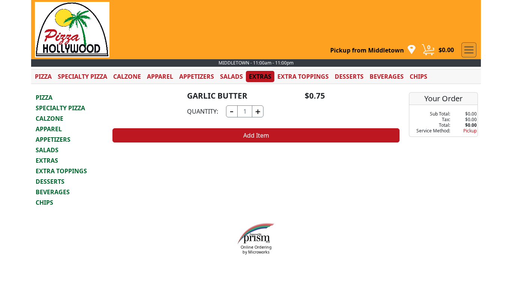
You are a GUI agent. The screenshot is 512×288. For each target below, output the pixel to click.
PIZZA (43, 76)
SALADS (231, 76)
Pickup (470, 131)
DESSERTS (349, 76)
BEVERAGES (387, 76)
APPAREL (160, 76)
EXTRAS (260, 76)
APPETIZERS (196, 76)
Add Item (256, 135)
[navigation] (373, 50)
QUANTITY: (202, 111)
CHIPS (418, 76)
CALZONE (127, 76)
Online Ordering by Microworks (256, 249)
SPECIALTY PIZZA (82, 76)
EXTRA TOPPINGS (303, 76)
